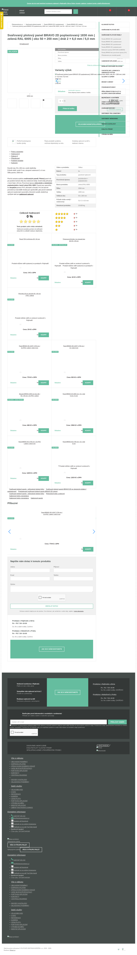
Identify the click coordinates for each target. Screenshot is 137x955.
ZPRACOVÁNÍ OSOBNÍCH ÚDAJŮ (23, 766)
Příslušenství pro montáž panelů (111, 55)
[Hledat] (75, 11)
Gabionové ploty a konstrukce (19, 496)
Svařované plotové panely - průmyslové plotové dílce (26, 489)
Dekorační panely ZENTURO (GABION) (113, 50)
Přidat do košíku (68, 108)
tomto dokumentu (79, 611)
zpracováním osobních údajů (27, 725)
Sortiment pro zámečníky (111, 113)
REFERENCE (16, 794)
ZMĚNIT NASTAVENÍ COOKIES (22, 807)
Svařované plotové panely (112, 35)
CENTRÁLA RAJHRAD (19, 775)
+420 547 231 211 (19, 816)
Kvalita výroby (107, 129)
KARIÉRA (14, 796)
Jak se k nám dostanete (51, 649)
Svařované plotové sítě (110, 29)
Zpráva (12, 584)
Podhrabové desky (109, 87)
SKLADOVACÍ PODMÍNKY (20, 782)
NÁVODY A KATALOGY (19, 779)
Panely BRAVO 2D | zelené (75, 24)
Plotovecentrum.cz (17, 24)
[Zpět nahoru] (134, 952)
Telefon (56, 575)
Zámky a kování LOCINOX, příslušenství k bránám (110, 103)
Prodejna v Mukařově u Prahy (104, 694)
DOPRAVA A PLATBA (18, 764)
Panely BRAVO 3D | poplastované (111, 41)
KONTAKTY (15, 773)
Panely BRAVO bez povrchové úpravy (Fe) (114, 52)
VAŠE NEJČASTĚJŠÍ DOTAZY (21, 768)
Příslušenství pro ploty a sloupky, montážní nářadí (111, 92)
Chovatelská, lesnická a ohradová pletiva (111, 71)
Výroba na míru (107, 134)
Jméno (12, 567)
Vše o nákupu (17, 758)
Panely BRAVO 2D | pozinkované (111, 44)
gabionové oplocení (26, 194)
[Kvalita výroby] (126, 129)
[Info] (102, 11)
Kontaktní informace (16, 812)
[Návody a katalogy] (126, 123)
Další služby (16, 786)
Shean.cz (12, 950)
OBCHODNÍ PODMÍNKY (19, 762)
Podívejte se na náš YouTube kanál (25, 827)
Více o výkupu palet (18, 845)
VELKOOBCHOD (17, 789)
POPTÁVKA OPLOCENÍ (19, 771)
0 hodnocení (24, 44)
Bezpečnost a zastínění (110, 97)
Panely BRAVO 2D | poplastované (111, 47)
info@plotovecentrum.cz (21, 818)
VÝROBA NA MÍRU (17, 803)
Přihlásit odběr (117, 722)
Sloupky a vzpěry (108, 76)
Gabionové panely (37, 498)
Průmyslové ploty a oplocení (55, 494)
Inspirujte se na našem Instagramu (24, 824)
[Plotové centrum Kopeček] (7, 12)
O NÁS (13, 792)
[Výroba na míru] (126, 134)
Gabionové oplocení (109, 61)
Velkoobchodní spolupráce (90, 124)
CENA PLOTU (16, 798)
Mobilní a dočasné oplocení (112, 66)
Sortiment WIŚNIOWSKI (110, 118)
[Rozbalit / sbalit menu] (126, 24)
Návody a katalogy (109, 124)
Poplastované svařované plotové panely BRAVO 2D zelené (38, 491)
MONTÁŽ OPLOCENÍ (18, 805)
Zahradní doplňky (108, 108)
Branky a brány (107, 82)
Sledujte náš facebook (20, 821)
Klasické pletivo (108, 24)
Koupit (44, 278)
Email (12, 575)
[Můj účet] (121, 11)
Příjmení (56, 567)
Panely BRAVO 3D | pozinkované (111, 39)
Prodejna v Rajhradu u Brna (104, 684)
